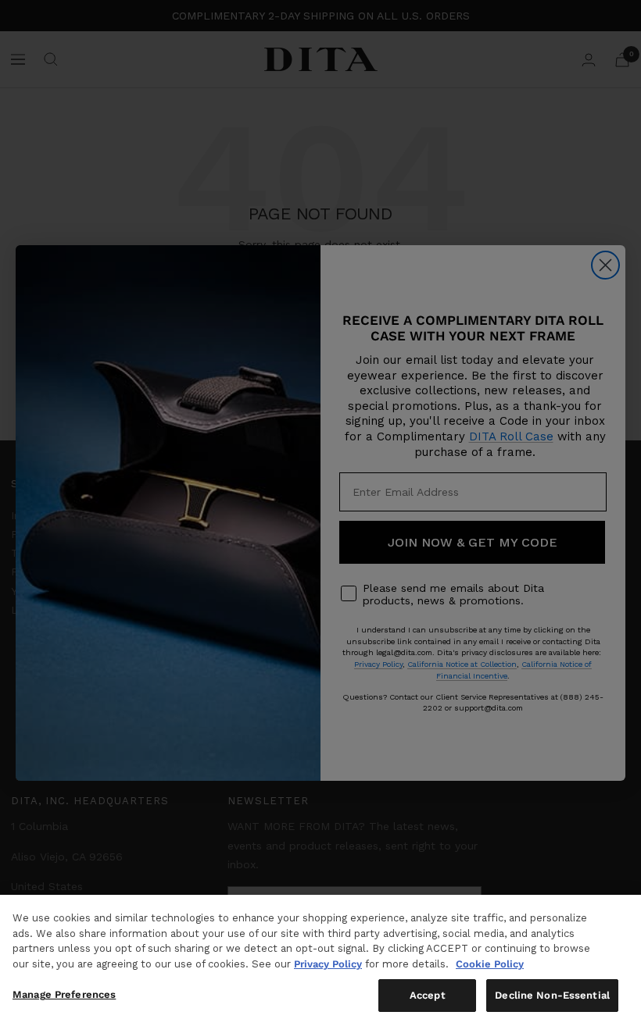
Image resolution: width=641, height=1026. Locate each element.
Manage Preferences (64, 994)
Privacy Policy (328, 964)
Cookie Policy (490, 964)
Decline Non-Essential (552, 995)
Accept (428, 995)
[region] (320, 960)
